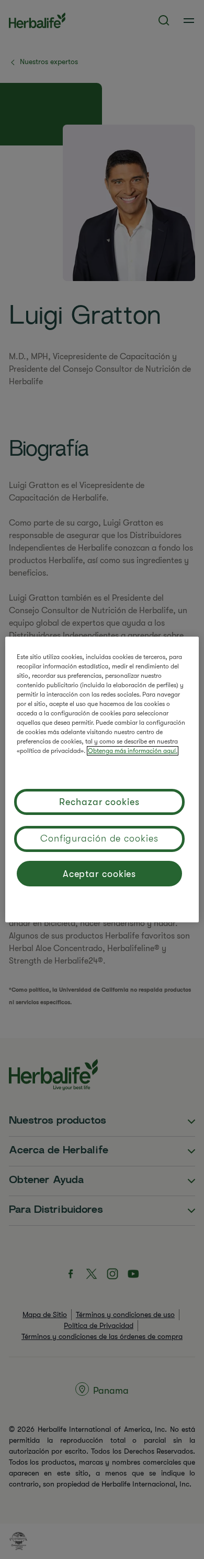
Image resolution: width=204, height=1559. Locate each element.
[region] (102, 779)
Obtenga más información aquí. (132, 750)
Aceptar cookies (100, 874)
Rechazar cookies (99, 802)
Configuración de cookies (99, 838)
